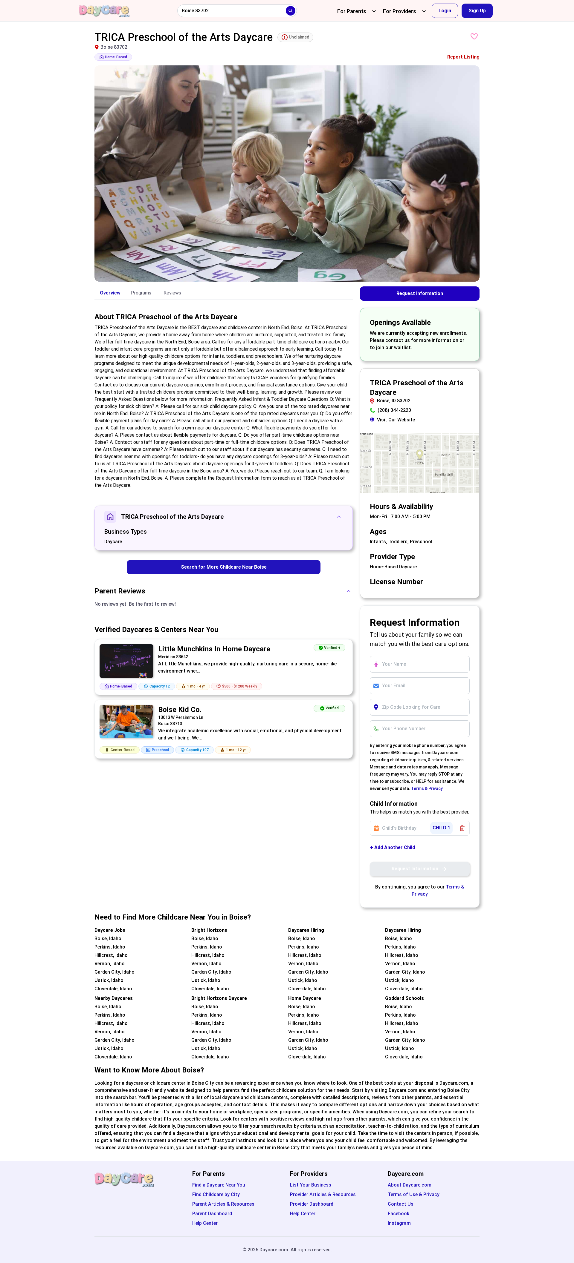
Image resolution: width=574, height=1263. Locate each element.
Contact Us (400, 1204)
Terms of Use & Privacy (413, 1194)
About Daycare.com (409, 1185)
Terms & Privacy (427, 788)
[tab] (110, 293)
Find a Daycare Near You (218, 1185)
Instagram (399, 1223)
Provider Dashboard (311, 1204)
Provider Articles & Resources (323, 1194)
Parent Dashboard (212, 1213)
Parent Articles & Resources (223, 1204)
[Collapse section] (339, 516)
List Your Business (310, 1185)
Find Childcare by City (216, 1194)
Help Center (205, 1223)
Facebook (398, 1213)
